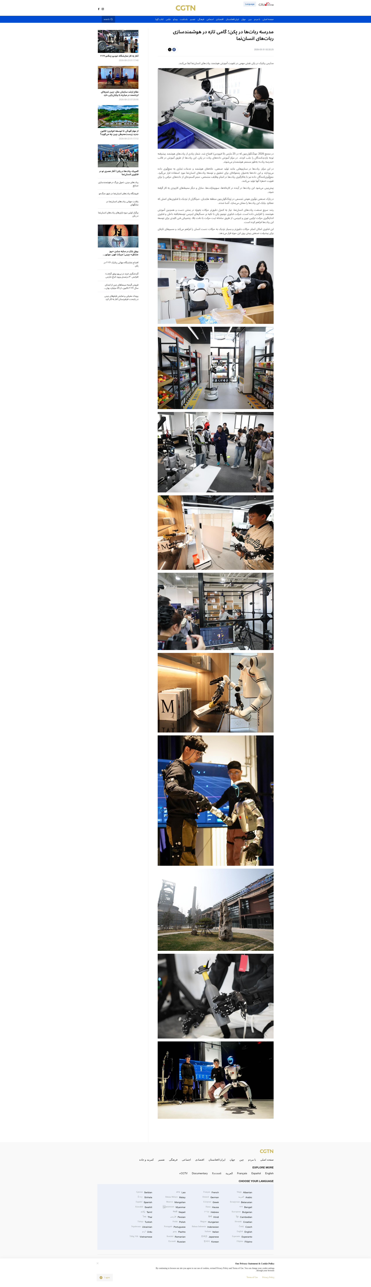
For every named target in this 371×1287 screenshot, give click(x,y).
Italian (212, 1231)
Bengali (245, 1207)
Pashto (179, 1231)
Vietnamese (141, 1236)
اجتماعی (186, 1159)
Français (242, 1173)
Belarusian (241, 1202)
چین (241, 1159)
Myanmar (174, 1207)
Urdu (147, 1231)
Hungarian (209, 1221)
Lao (181, 1192)
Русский (216, 1173)
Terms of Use (252, 1277)
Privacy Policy (268, 1277)
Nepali (179, 1212)
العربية (229, 1173)
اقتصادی (199, 1159)
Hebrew (211, 1212)
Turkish (145, 1221)
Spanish (144, 1202)
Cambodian (244, 1217)
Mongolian (176, 1202)
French (211, 1192)
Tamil (146, 1212)
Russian (177, 1241)
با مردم (252, 1159)
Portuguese (175, 1226)
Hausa (212, 1207)
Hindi (213, 1217)
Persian (178, 1217)
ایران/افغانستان (217, 1159)
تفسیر (161, 1159)
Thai (147, 1217)
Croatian (243, 1221)
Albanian (244, 1192)
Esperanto (242, 1236)
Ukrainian (141, 1226)
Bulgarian (242, 1212)
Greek (211, 1202)
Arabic (245, 1197)
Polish (179, 1221)
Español (256, 1173)
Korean (211, 1241)
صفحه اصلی (267, 1159)
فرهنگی (173, 1159)
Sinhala (145, 1197)
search (107, 19)
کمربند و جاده (146, 1159)
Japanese (210, 1236)
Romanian (176, 1236)
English (269, 1173)
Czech (245, 1226)
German (210, 1197)
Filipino (244, 1241)
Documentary (200, 1173)
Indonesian (205, 1226)
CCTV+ (183, 1173)
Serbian (144, 1192)
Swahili (143, 1207)
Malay (175, 1197)
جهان (232, 1159)
